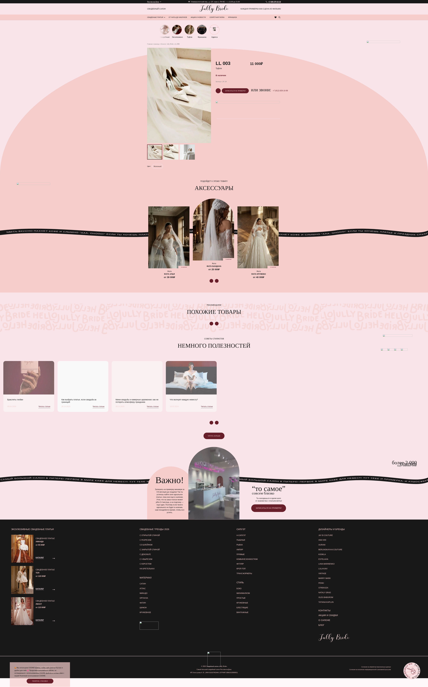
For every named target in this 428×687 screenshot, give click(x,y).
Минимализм (243, 593)
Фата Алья (169, 274)
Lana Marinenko (326, 564)
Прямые (241, 554)
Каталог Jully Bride (167, 44)
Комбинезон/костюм (247, 559)
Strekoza (323, 588)
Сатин (143, 584)
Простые (241, 598)
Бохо (239, 588)
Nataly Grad (324, 593)
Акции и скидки (328, 615)
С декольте (145, 554)
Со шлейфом (146, 545)
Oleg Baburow (325, 597)
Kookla (322, 554)
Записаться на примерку (235, 91)
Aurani (321, 545)
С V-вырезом (146, 559)
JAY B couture (325, 535)
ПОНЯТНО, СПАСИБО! (40, 681)
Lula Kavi (322, 569)
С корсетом (145, 564)
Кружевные (242, 603)
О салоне (324, 620)
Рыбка (240, 545)
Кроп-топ (241, 569)
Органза (144, 598)
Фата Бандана (214, 266)
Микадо (143, 593)
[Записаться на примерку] (412, 671)
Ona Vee (322, 540)
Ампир (240, 550)
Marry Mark (324, 578)
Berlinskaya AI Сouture (330, 550)
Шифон (143, 608)
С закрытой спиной (150, 550)
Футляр (240, 564)
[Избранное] (276, 17)
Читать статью (44, 406)
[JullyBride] (214, 9)
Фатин (143, 603)
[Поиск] (279, 17)
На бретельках (147, 569)
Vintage (322, 573)
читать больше (214, 436)
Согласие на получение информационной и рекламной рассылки (370, 669)
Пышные (241, 540)
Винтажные (242, 612)
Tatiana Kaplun (326, 602)
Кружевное (145, 612)
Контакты (324, 610)
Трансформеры (244, 573)
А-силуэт (241, 535)
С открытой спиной (150, 535)
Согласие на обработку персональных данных (376, 667)
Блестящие (242, 608)
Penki (321, 583)
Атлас (143, 588)
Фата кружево (258, 274)
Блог (321, 625)
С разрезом (145, 540)
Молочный (157, 166)
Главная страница (153, 44)
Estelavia (323, 559)
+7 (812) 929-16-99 (280, 91)
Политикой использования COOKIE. (33, 676)
